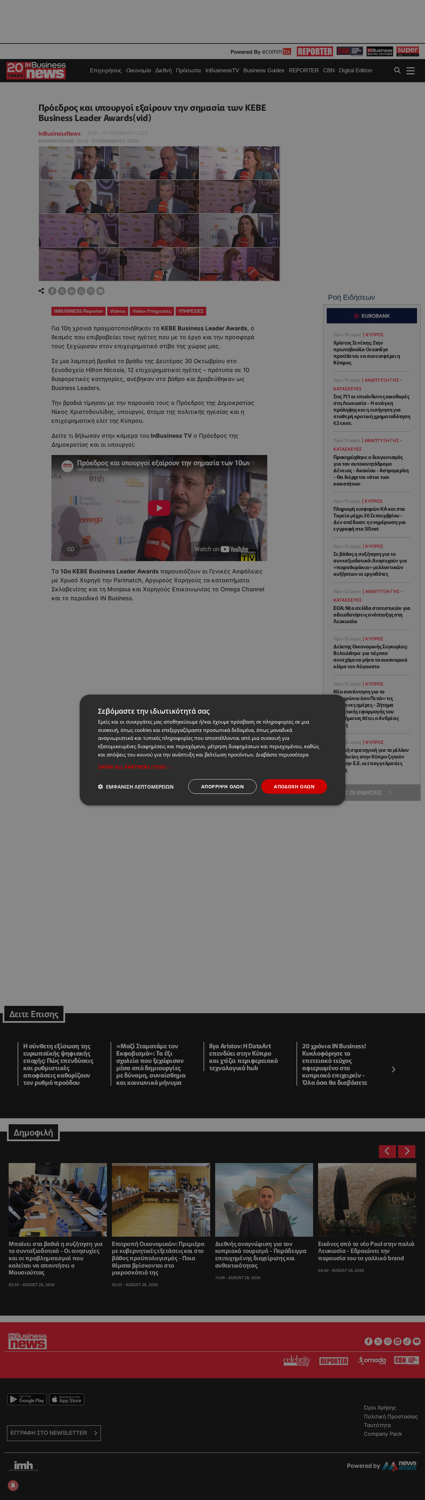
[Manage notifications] (13, 1485)
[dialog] (212, 750)
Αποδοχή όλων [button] (294, 786)
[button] (212, 766)
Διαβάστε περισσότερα (282, 754)
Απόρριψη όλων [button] (222, 786)
